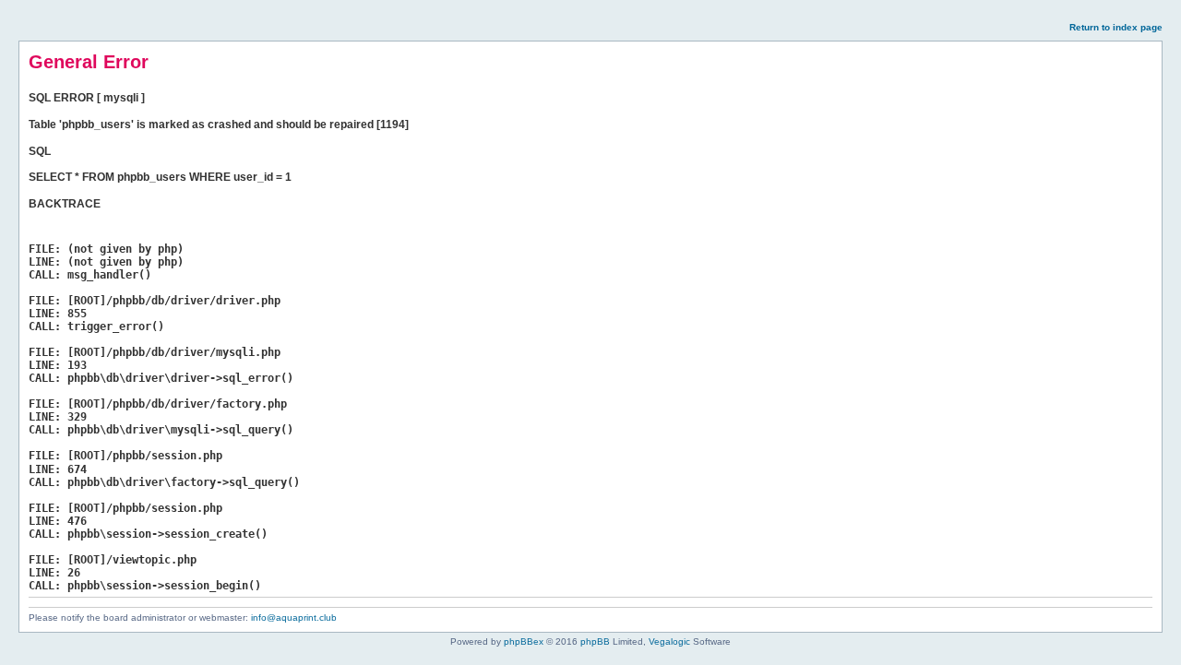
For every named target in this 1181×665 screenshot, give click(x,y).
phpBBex (523, 641)
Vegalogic (669, 641)
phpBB (595, 641)
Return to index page (1116, 27)
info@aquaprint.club (294, 617)
